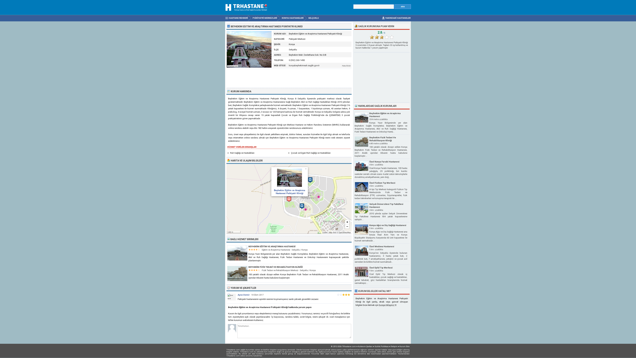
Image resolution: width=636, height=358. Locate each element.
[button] (289, 199)
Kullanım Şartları (365, 346)
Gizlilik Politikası (381, 346)
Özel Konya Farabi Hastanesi (384, 161)
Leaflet (325, 232)
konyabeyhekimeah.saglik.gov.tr (304, 65)
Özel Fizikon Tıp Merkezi (382, 183)
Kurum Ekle (404, 346)
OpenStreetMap (345, 232)
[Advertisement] (289, 78)
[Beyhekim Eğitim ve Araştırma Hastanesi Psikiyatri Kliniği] (249, 67)
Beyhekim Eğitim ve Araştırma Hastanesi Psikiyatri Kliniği (289, 192)
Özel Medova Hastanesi (381, 246)
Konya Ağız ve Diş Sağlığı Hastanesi (387, 225)
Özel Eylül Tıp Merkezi (381, 267)
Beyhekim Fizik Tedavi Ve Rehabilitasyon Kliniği (275, 267)
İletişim (394, 346)
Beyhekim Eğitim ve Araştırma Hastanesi (271, 246)
